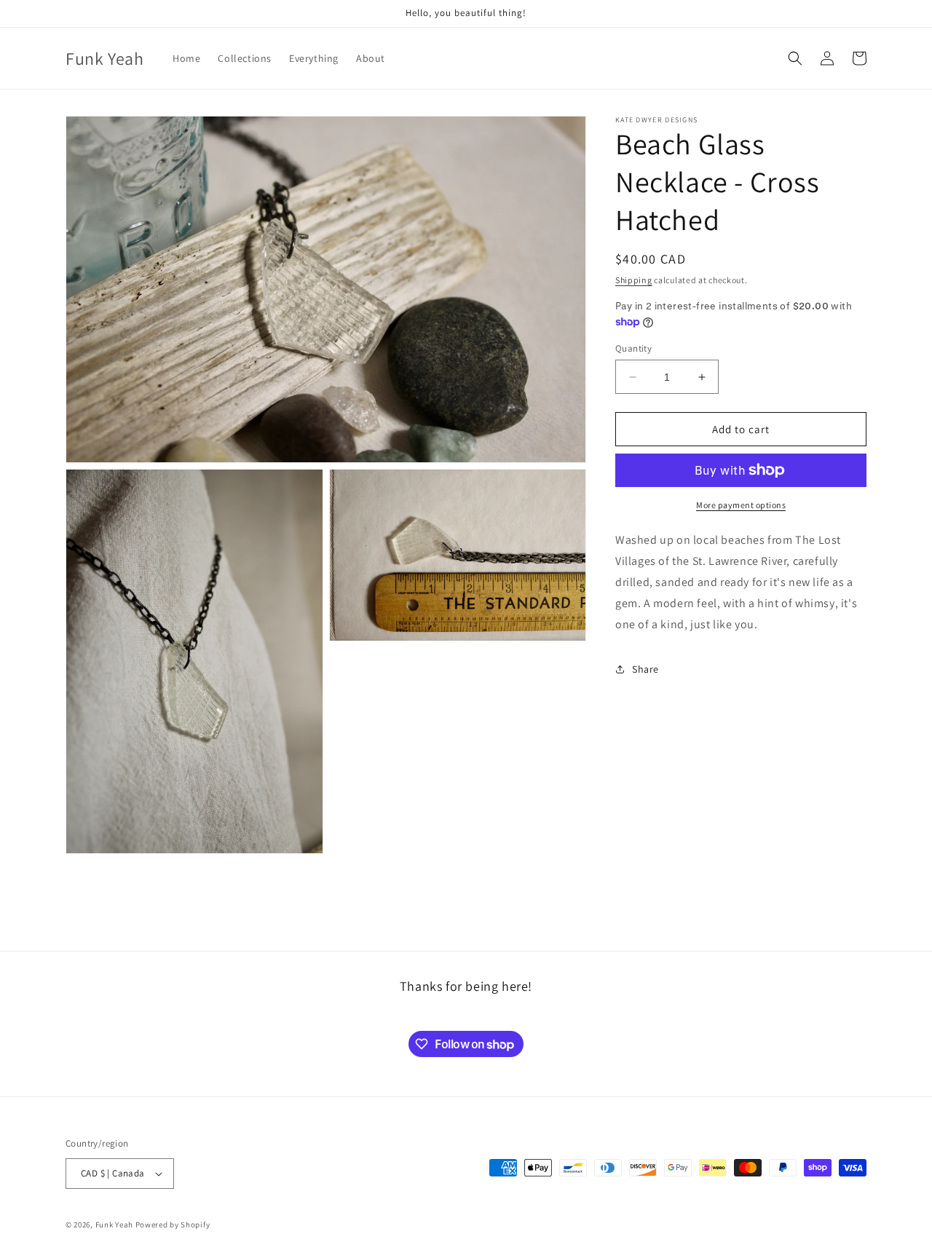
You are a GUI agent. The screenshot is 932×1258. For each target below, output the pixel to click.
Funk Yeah (114, 1224)
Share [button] (645, 669)
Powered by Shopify (172, 1224)
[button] (795, 58)
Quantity (633, 348)
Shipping (633, 279)
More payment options (741, 504)
